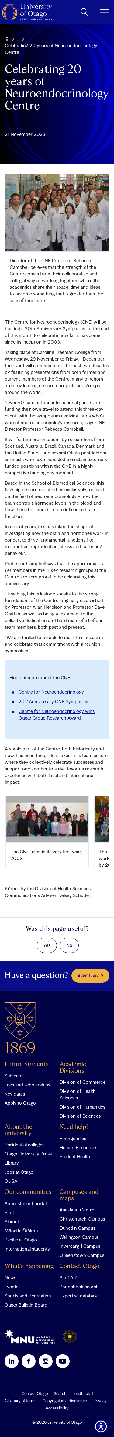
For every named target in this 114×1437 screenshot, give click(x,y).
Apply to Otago (20, 1102)
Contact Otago (79, 1266)
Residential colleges (24, 1144)
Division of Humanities (82, 1106)
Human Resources (78, 1147)
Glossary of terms (20, 1401)
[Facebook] (29, 1361)
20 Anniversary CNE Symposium (54, 701)
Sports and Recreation (28, 1295)
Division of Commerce (82, 1081)
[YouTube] (63, 1361)
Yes (46, 945)
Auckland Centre (77, 1209)
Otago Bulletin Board (26, 1304)
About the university (18, 1130)
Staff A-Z (68, 1277)
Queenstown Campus (82, 1255)
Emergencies (73, 1138)
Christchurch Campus (82, 1218)
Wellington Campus (79, 1236)
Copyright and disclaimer (65, 1401)
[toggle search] (84, 12)
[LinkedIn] (12, 1361)
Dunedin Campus (77, 1227)
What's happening (29, 1266)
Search (60, 1393)
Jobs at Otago (19, 1171)
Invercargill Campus (80, 1246)
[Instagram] (46, 1361)
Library (12, 1162)
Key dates (15, 1093)
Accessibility (57, 1408)
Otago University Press (28, 1153)
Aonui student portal (26, 1203)
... (17, 39)
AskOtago (88, 975)
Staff (9, 1212)
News (10, 1277)
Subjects (13, 1075)
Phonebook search (79, 1286)
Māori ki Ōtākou (21, 1230)
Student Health (75, 1156)
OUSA (11, 1180)
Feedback (81, 1393)
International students (27, 1248)
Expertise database (79, 1295)
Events (11, 1286)
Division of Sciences (80, 1115)
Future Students (27, 1064)
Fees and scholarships (27, 1084)
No (69, 945)
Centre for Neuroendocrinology (51, 691)
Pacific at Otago (21, 1239)
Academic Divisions (73, 1067)
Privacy (100, 1401)
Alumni (12, 1221)
